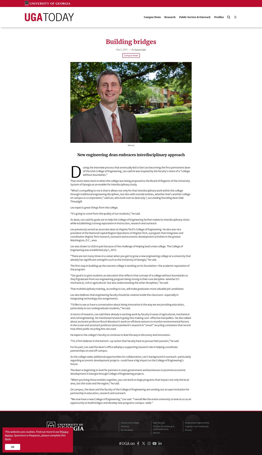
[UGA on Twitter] (144, 443)
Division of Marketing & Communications (163, 427)
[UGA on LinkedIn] (160, 443)
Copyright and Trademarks (197, 426)
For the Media (127, 430)
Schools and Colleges (130, 423)
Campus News (131, 55)
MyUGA (156, 433)
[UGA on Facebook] (138, 443)
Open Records (159, 423)
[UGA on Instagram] (149, 443)
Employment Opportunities (197, 423)
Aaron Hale (140, 49)
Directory (125, 426)
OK (12, 446)
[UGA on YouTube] (155, 443)
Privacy (188, 430)
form (8, 439)
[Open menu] (235, 17)
